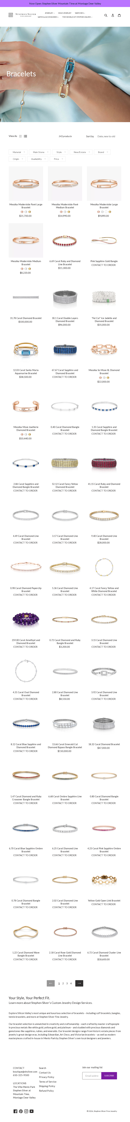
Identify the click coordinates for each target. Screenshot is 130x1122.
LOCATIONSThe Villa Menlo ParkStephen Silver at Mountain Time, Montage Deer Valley (24, 1090)
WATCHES (79, 13)
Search (42, 1068)
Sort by (90, 136)
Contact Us (45, 1072)
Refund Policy (46, 1090)
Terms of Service (47, 1081)
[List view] (25, 136)
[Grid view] (20, 136)
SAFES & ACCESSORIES (48, 17)
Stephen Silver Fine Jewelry (105, 1111)
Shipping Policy (47, 1086)
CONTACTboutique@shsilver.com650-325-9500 (25, 1072)
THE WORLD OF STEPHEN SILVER (76, 17)
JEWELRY (49, 13)
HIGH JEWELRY (64, 13)
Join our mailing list (92, 1067)
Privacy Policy (46, 1077)
